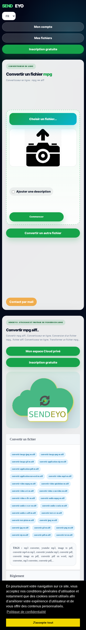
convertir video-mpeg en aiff (23, 484)
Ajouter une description (33, 191)
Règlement (17, 575)
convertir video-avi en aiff (23, 491)
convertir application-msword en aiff (27, 476)
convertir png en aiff (64, 528)
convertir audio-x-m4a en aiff (54, 506)
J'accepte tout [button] (43, 622)
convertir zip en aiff (20, 535)
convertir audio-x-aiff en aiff (24, 513)
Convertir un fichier (23, 439)
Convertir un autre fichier (43, 233)
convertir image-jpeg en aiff (23, 454)
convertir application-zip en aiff (53, 462)
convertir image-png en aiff (52, 454)
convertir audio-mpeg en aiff (52, 498)
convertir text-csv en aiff (52, 513)
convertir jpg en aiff (20, 528)
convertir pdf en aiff (42, 535)
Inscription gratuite (43, 49)
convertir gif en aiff (42, 528)
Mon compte (43, 26)
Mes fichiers (43, 38)
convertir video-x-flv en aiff (23, 498)
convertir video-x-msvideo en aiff (53, 491)
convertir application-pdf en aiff (25, 469)
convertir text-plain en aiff (23, 520)
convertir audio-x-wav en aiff (24, 506)
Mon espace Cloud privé (43, 351)
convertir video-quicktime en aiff (55, 484)
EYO (12, 6)
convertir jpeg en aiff (48, 520)
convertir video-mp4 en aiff (60, 476)
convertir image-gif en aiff (23, 462)
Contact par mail (21, 301)
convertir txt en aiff (64, 535)
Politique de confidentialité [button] (26, 612)
